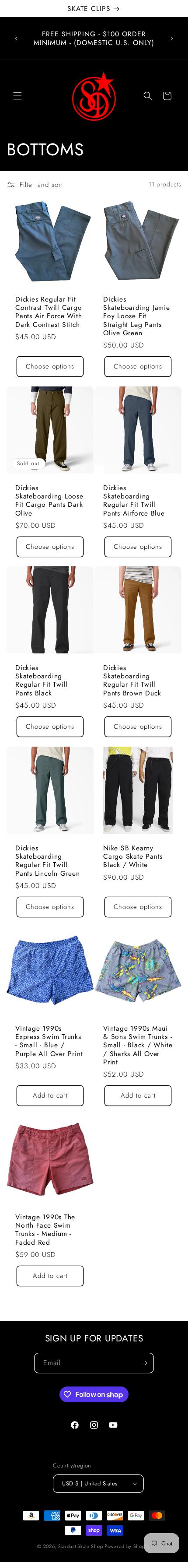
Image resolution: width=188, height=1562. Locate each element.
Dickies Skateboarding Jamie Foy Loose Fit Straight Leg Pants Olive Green (136, 316)
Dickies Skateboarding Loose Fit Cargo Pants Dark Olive (49, 500)
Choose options (50, 366)
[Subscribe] (143, 1363)
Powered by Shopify (127, 1546)
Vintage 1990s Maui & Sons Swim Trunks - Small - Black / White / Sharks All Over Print (137, 1045)
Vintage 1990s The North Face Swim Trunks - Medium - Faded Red (45, 1229)
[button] (17, 95)
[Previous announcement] (16, 38)
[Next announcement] (171, 38)
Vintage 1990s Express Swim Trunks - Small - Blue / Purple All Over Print (49, 1041)
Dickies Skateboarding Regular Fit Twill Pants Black (41, 680)
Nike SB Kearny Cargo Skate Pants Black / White (133, 856)
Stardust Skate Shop (80, 1546)
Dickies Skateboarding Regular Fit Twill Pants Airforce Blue (134, 500)
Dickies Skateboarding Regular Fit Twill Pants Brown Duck (132, 680)
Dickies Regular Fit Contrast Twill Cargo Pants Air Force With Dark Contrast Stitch (48, 312)
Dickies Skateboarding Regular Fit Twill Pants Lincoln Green (47, 861)
